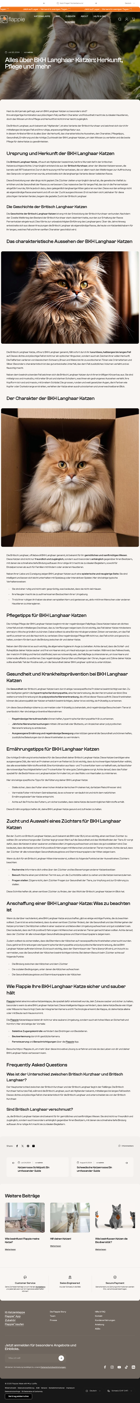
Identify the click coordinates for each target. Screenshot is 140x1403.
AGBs (97, 1329)
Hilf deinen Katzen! (60, 1238)
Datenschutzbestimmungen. (53, 1367)
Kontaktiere (40, 1287)
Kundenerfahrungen (105, 1320)
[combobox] (130, 3)
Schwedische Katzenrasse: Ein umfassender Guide (94, 1169)
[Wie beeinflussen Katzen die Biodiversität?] (115, 1218)
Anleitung (99, 1324)
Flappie (11, 1001)
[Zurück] (44, 3)
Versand (44, 1388)
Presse (53, 1320)
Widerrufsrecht (10, 1388)
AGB (37, 1388)
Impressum (70, 1388)
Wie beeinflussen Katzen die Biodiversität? (111, 1240)
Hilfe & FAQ (100, 1312)
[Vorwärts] (96, 3)
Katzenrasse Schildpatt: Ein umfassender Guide (33, 1169)
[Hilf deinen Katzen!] (70, 1218)
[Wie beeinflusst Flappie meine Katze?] (25, 1218)
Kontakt (98, 1316)
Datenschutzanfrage (12, 1391)
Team (52, 1316)
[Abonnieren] (61, 1358)
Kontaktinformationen (57, 1388)
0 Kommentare (127, 1146)
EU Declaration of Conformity (32, 1391)
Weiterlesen (10, 1249)
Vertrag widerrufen (18, 1396)
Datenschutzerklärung (26, 1388)
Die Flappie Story (58, 1312)
